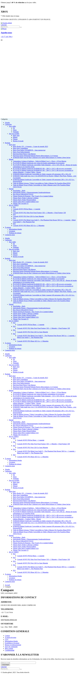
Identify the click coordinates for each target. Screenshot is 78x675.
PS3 (14, 214)
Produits (7, 143)
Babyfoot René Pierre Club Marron (24, 154)
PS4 (14, 218)
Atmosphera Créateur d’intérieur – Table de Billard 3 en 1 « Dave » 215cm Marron (39, 161)
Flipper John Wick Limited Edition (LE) (26, 201)
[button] (4, 25)
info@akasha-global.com (9, 620)
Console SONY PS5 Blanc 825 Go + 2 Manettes (28, 225)
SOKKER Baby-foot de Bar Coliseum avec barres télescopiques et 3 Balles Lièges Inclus (41, 157)
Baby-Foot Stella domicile (21, 152)
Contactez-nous (10, 235)
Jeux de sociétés (14, 133)
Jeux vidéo (12, 126)
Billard (15, 137)
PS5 (14, 224)
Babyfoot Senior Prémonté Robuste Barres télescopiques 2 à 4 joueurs (35, 156)
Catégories (8, 124)
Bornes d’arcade (18, 141)
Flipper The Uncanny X (20, 203)
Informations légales (15, 229)
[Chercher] (21, 27)
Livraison (12, 231)
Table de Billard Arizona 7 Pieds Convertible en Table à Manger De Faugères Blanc (42, 183)
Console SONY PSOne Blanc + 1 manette (26, 209)
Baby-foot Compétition (20, 148)
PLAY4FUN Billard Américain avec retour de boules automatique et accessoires (38, 163)
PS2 (14, 211)
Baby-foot (12, 145)
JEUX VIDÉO (14, 205)
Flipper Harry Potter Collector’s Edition (25, 198)
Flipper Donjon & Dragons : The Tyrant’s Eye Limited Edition (33, 196)
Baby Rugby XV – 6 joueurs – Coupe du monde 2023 (30, 146)
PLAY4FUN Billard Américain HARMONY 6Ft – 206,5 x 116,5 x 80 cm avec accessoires (42, 168)
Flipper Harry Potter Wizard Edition (24, 200)
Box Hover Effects (23, 194)
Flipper (15, 139)
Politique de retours (15, 233)
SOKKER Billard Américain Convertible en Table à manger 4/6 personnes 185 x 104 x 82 (42, 174)
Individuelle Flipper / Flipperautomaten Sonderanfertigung (31, 192)
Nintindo (16, 132)
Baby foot (16, 135)
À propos (8, 227)
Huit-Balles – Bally (19, 190)
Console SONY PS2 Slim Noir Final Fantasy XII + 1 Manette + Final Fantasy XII (39, 213)
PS (14, 128)
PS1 (14, 207)
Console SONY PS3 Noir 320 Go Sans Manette (28, 216)
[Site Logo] (6, 23)
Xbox (15, 130)
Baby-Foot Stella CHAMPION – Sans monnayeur (29, 150)
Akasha (7, 122)
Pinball (11, 189)
